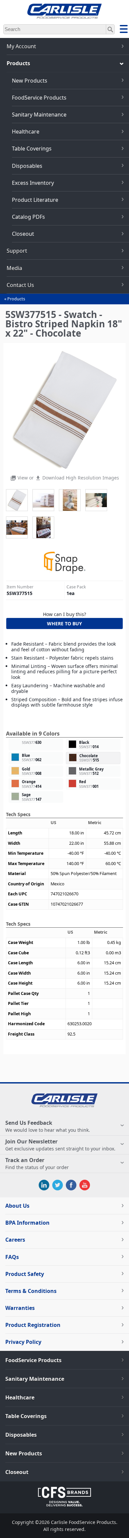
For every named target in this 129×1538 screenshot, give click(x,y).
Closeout (23, 233)
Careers (15, 1239)
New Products (29, 80)
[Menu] (123, 30)
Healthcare (25, 131)
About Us (17, 1205)
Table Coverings (32, 148)
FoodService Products (39, 97)
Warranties (20, 1308)
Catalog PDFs (28, 216)
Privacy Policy (23, 1342)
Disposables (27, 165)
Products (16, 299)
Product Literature (35, 199)
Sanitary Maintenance (39, 114)
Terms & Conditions (31, 1291)
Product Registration (33, 1325)
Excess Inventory (33, 182)
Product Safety (24, 1274)
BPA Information (27, 1222)
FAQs (12, 1257)
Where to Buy (64, 623)
